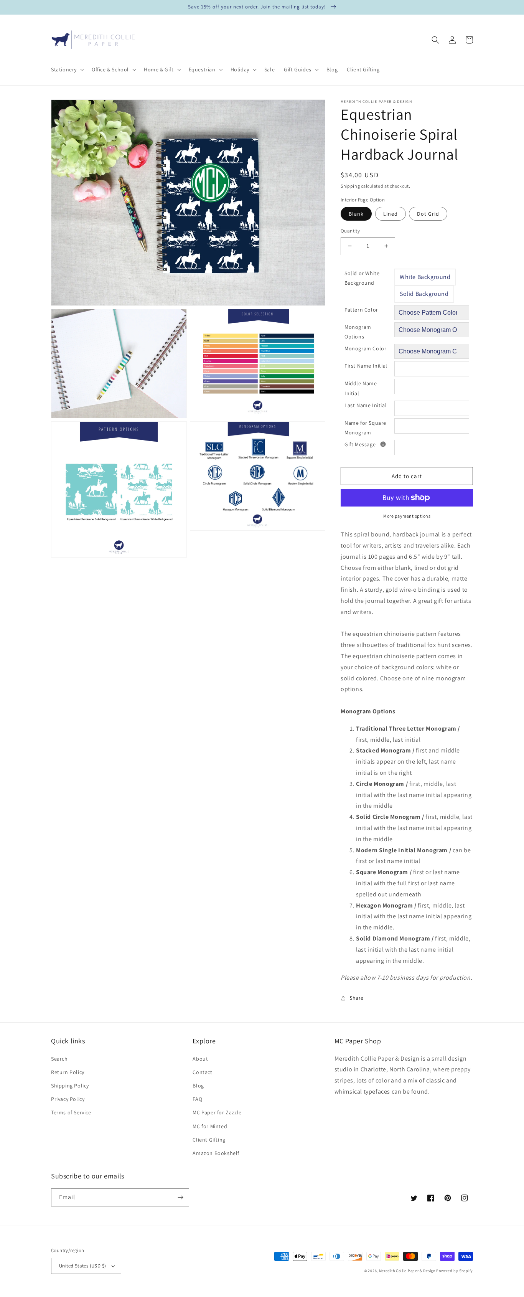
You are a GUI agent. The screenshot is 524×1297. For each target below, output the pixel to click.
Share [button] (356, 997)
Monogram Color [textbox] (365, 348)
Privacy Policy (67, 1099)
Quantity (350, 231)
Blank (356, 213)
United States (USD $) (82, 1265)
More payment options (406, 516)
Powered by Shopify (454, 1270)
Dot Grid (428, 213)
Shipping (350, 186)
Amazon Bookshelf (216, 1153)
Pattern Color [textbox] (361, 309)
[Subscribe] (180, 1197)
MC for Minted (210, 1126)
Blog (198, 1085)
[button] (66, 69)
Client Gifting (209, 1139)
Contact (202, 1072)
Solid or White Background (361, 278)
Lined (390, 213)
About (200, 1058)
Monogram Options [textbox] (357, 331)
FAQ (197, 1099)
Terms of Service (71, 1112)
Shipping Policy (70, 1085)
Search (59, 1058)
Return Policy (67, 1072)
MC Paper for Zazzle (217, 1112)
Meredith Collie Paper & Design (407, 1270)
